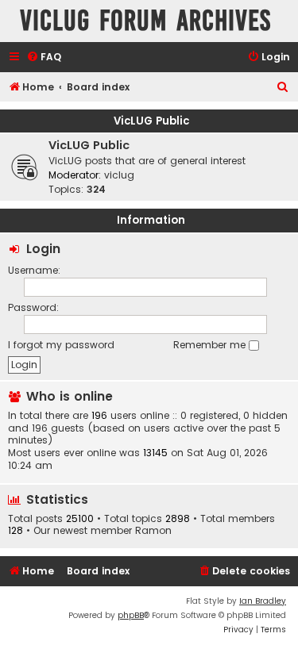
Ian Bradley (262, 601)
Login (43, 248)
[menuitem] (43, 57)
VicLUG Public (151, 121)
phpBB (131, 615)
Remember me (211, 344)
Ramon (153, 530)
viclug (119, 175)
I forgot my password (61, 344)
